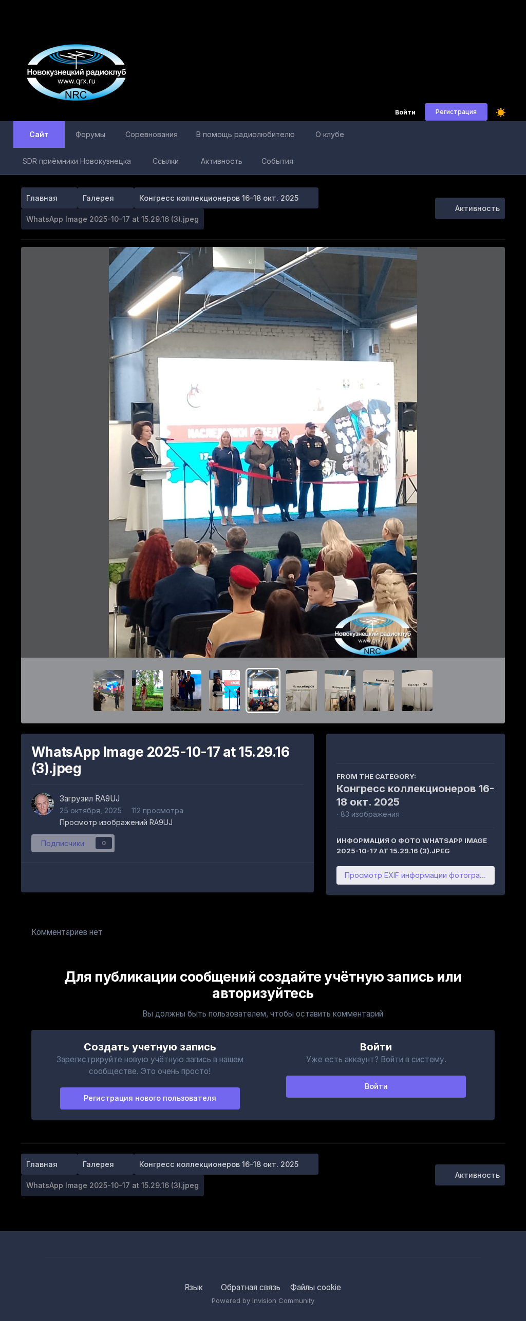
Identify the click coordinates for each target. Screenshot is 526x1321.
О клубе (329, 134)
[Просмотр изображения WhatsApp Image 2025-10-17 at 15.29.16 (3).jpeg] (263, 690)
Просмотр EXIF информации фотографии (419, 875)
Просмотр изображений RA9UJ (116, 822)
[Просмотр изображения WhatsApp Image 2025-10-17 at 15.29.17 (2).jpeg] (147, 690)
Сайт (39, 134)
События (277, 161)
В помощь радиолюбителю (245, 134)
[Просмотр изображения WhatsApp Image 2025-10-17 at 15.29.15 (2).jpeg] (417, 690)
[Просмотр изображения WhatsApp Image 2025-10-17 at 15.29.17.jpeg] (224, 690)
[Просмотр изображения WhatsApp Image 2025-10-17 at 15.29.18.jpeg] (108, 690)
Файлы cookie (315, 1287)
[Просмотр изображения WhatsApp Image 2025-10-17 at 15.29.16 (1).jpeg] (340, 690)
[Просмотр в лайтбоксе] (263, 452)
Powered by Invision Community (263, 1300)
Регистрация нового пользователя (150, 1098)
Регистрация (456, 112)
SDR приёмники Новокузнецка (77, 161)
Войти (405, 113)
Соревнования (151, 134)
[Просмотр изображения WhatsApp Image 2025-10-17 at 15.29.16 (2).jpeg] (301, 690)
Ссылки (166, 161)
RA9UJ (107, 798)
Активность (221, 161)
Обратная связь (250, 1287)
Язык (194, 1287)
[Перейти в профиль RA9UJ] (42, 804)
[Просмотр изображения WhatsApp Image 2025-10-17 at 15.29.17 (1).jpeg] (186, 690)
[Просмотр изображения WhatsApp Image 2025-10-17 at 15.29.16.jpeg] (378, 690)
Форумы (90, 134)
